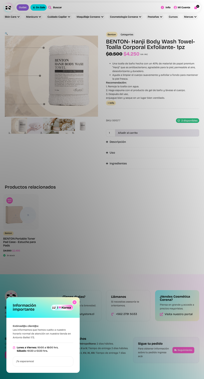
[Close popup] (74, 302)
